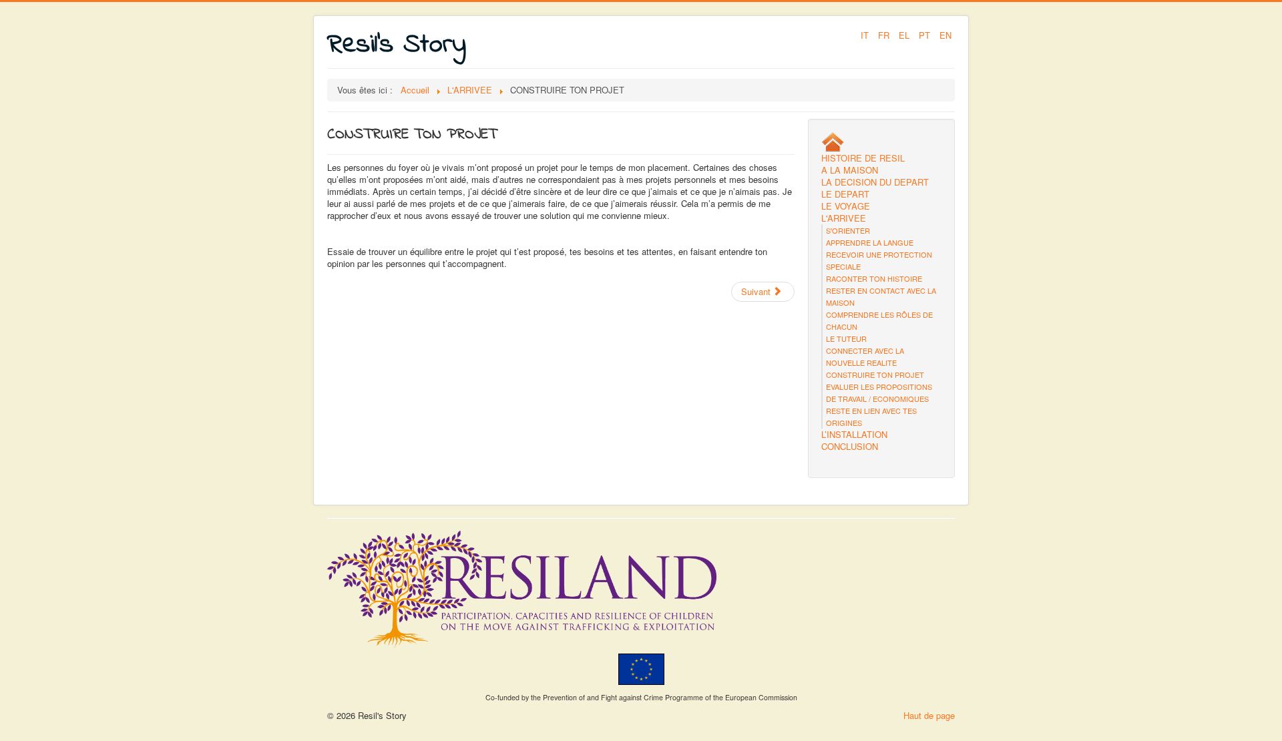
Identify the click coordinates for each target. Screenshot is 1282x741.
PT (926, 35)
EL (905, 35)
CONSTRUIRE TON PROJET (875, 374)
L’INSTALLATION (854, 435)
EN (945, 35)
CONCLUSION (849, 447)
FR (885, 35)
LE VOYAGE (845, 206)
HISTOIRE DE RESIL (863, 158)
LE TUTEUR (846, 338)
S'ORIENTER (848, 230)
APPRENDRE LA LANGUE (869, 242)
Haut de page (929, 715)
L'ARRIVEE (843, 218)
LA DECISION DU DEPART (875, 182)
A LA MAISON (849, 170)
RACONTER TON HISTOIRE (874, 278)
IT (866, 35)
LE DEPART (845, 194)
